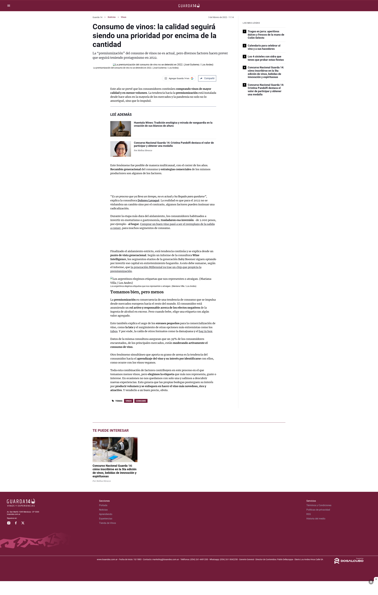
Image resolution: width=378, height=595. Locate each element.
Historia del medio (315, 518)
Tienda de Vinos (107, 523)
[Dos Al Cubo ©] (349, 563)
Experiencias (105, 518)
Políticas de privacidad (318, 509)
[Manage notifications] (371, 581)
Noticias (112, 17)
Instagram (8, 523)
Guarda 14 (97, 17)
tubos (114, 331)
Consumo (141, 401)
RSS (308, 514)
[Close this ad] (376, 579)
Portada (103, 505)
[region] (189, 588)
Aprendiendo (105, 514)
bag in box (205, 331)
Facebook (16, 523)
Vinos (129, 401)
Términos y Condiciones (318, 505)
